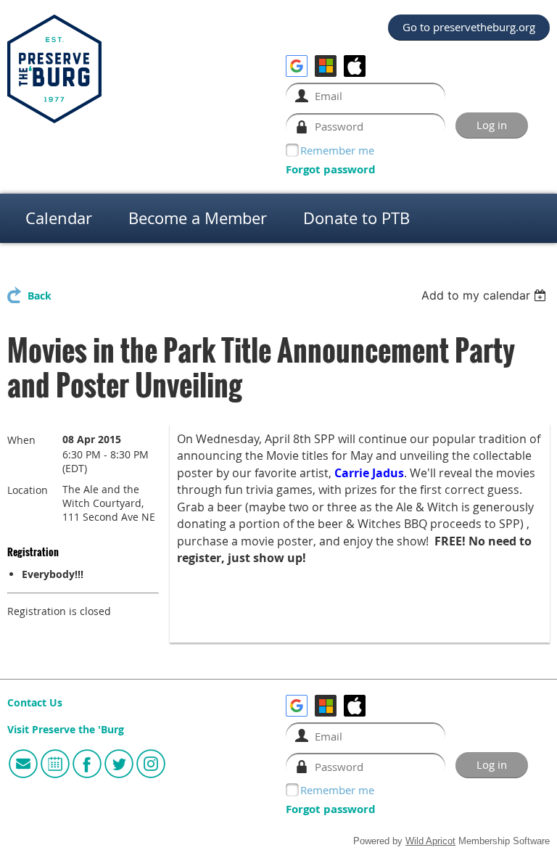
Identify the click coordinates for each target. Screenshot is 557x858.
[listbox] (485, 295)
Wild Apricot (430, 841)
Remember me (337, 150)
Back (39, 296)
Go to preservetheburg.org (469, 27)
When (21, 440)
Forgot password (331, 169)
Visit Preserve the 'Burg (65, 729)
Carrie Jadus (369, 473)
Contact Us (34, 703)
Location (27, 490)
